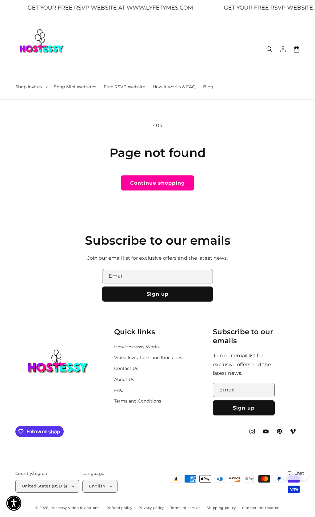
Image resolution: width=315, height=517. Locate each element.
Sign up (158, 294)
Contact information (261, 508)
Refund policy (119, 508)
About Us (124, 379)
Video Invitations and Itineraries (148, 357)
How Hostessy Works (137, 347)
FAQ (119, 390)
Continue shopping (157, 183)
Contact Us (126, 368)
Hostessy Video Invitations (75, 508)
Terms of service (185, 508)
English (97, 485)
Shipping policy (221, 508)
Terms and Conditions (137, 401)
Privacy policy (151, 508)
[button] (31, 86)
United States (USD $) (44, 485)
